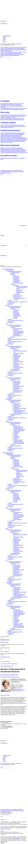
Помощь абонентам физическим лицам (9, 674)
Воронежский (17, 431)
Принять (2, 842)
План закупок (17, 294)
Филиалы (3, 265)
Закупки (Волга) (14, 370)
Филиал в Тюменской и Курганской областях (19, 331)
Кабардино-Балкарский (19, 386)
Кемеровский (16, 313)
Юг (4, 40)
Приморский (16, 279)
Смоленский (16, 436)
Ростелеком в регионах (9, 155)
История (13, 273)
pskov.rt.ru (22, 689)
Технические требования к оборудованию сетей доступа (21, 287)
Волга (4, 39)
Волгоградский (17, 382)
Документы (16, 285)
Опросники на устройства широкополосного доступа (20, 291)
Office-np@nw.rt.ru (18, 690)
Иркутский (16, 312)
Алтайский (16, 309)
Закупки (13, 284)
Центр (4, 41)
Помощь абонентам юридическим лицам (10, 676)
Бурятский (16, 311)
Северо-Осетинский (18, 390)
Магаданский (17, 277)
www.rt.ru (3, 713)
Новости (10, 300)
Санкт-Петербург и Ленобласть (20, 412)
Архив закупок (17, 297)
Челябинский (16, 334)
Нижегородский (17, 355)
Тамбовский (16, 437)
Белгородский (17, 425)
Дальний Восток (6, 35)
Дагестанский (17, 383)
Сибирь (5, 36)
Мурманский (16, 409)
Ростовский (16, 389)
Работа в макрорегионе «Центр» (15, 448)
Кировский (16, 349)
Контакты (10, 304)
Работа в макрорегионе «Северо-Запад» (17, 417)
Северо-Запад (4, 245)
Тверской (16, 438)
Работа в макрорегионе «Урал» (15, 341)
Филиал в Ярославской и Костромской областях (19, 443)
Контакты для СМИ (5, 695)
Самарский (16, 359)
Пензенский (16, 357)
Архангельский (17, 403)
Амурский (16, 275)
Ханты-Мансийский (18, 333)
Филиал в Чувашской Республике (18, 368)
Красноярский (17, 314)
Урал (4, 38)
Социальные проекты (16, 369)
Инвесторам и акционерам (10, 145)
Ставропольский (17, 391)
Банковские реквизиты (16, 414)
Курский (15, 434)
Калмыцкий (16, 387)
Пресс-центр (5, 112)
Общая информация (15, 272)
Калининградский (18, 405)
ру (1, 56)
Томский (15, 318)
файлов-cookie (16, 838)
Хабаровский (16, 281)
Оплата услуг (11, 302)
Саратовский (16, 360)
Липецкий (16, 435)
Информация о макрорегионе (14, 271)
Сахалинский (17, 280)
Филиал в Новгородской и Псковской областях (19, 411)
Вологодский (16, 404)
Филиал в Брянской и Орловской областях (18, 427)
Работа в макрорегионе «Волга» (15, 373)
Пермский (16, 329)
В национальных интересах (10, 130)
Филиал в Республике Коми (20, 408)
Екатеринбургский (18, 328)
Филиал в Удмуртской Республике (18, 364)
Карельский (16, 407)
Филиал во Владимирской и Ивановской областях (19, 430)
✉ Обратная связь (4, 642)
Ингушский (16, 384)
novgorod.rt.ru (17, 689)
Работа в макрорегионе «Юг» (14, 395)
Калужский (16, 432)
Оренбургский (17, 356)
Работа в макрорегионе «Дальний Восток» (17, 301)
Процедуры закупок (18, 295)
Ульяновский (16, 366)
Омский (15, 316)
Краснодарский (17, 388)
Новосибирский (17, 315)
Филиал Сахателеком (18, 282)
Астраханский (17, 381)
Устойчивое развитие (8, 122)
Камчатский (16, 278)
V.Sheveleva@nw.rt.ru (5, 656)
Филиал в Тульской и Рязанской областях (18, 440)
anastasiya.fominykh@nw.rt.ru (7, 665)
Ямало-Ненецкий (17, 335)
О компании (5, 101)
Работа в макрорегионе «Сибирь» (15, 320)
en (2, 56)
